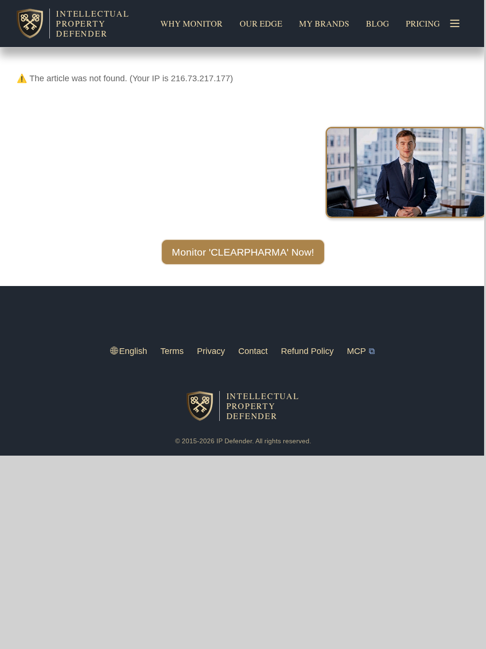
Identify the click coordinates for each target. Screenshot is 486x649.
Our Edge (261, 23)
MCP (356, 351)
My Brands (324, 23)
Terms (172, 351)
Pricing (423, 23)
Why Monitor (191, 23)
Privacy (211, 351)
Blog (377, 23)
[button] (243, 252)
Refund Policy (307, 351)
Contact (253, 351)
